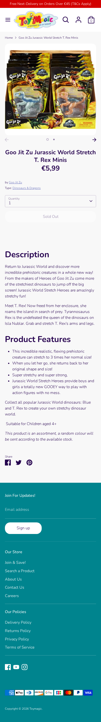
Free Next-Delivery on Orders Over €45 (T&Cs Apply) (50, 3)
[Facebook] (8, 667)
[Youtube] (16, 667)
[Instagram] (24, 667)
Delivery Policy (18, 622)
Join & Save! (15, 562)
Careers (12, 596)
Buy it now (50, 231)
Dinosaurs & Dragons (27, 188)
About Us (13, 579)
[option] (50, 89)
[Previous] (6, 139)
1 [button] (47, 139)
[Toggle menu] (6, 20)
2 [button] (54, 139)
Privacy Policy (17, 639)
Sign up (23, 528)
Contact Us (14, 587)
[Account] (78, 17)
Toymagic (35, 709)
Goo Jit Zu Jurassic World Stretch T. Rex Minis (48, 38)
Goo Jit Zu (15, 182)
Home (9, 38)
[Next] (94, 139)
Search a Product (20, 571)
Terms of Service (20, 647)
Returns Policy (18, 631)
